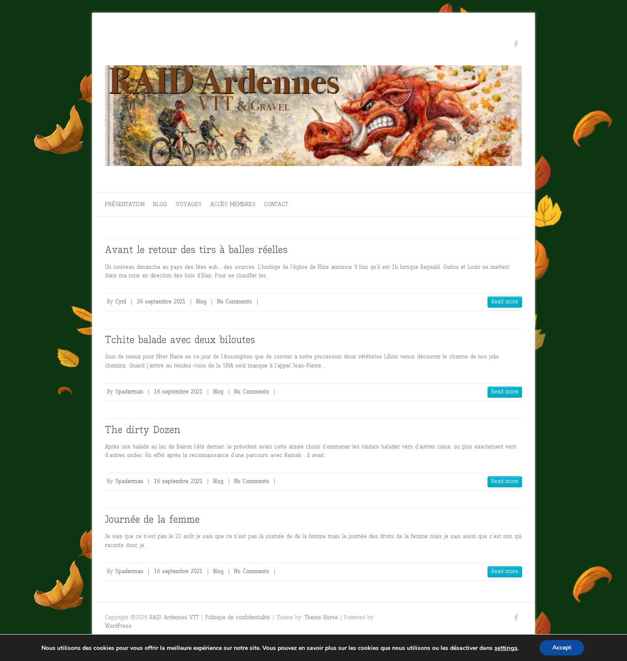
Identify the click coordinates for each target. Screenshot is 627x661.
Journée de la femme (152, 519)
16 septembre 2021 (178, 391)
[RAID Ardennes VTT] (313, 118)
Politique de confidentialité (237, 617)
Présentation (125, 204)
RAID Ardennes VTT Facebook (515, 45)
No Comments (234, 301)
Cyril (120, 301)
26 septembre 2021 (161, 301)
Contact (276, 204)
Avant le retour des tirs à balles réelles (196, 249)
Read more (504, 301)
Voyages (189, 204)
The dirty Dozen (142, 429)
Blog (160, 204)
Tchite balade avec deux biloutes (180, 339)
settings (505, 648)
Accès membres (232, 204)
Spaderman (129, 391)
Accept (561, 648)
